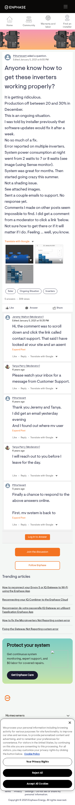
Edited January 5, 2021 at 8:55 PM (31, 60)
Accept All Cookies (37, 784)
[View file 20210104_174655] (49, 254)
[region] (37, 754)
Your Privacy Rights (37, 762)
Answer (34, 308)
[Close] (70, 722)
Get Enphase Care (22, 675)
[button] (30, 260)
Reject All (37, 773)
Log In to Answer (37, 537)
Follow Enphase (37, 565)
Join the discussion (37, 552)
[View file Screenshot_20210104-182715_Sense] (19, 254)
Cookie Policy (32, 754)
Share (60, 308)
